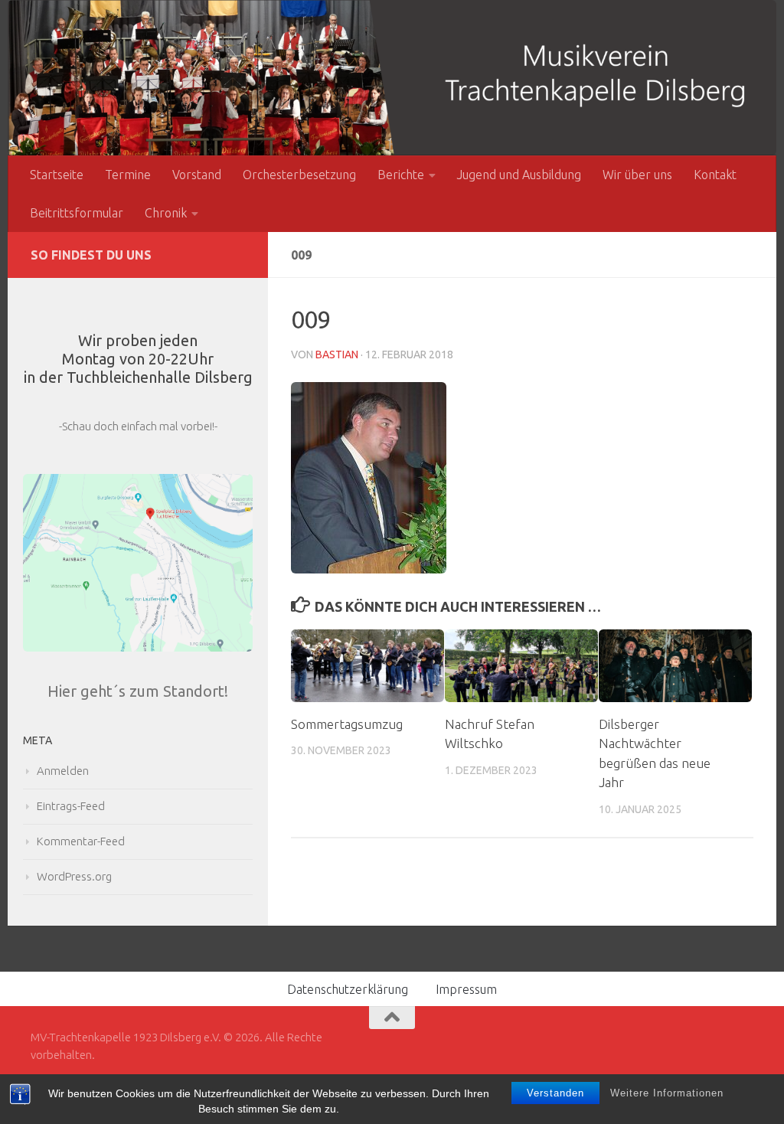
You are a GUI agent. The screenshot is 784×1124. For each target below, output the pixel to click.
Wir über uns (637, 174)
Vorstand (196, 174)
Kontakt (715, 174)
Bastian (336, 354)
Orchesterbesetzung (299, 174)
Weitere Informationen (667, 1093)
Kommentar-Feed (81, 841)
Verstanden (555, 1093)
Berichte (400, 174)
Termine (128, 174)
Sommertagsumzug (347, 724)
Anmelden (63, 770)
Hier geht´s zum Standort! (137, 691)
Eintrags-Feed (71, 805)
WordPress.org (74, 876)
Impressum (466, 989)
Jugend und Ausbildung (519, 174)
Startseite (56, 174)
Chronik (166, 213)
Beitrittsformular (76, 213)
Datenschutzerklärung (347, 989)
